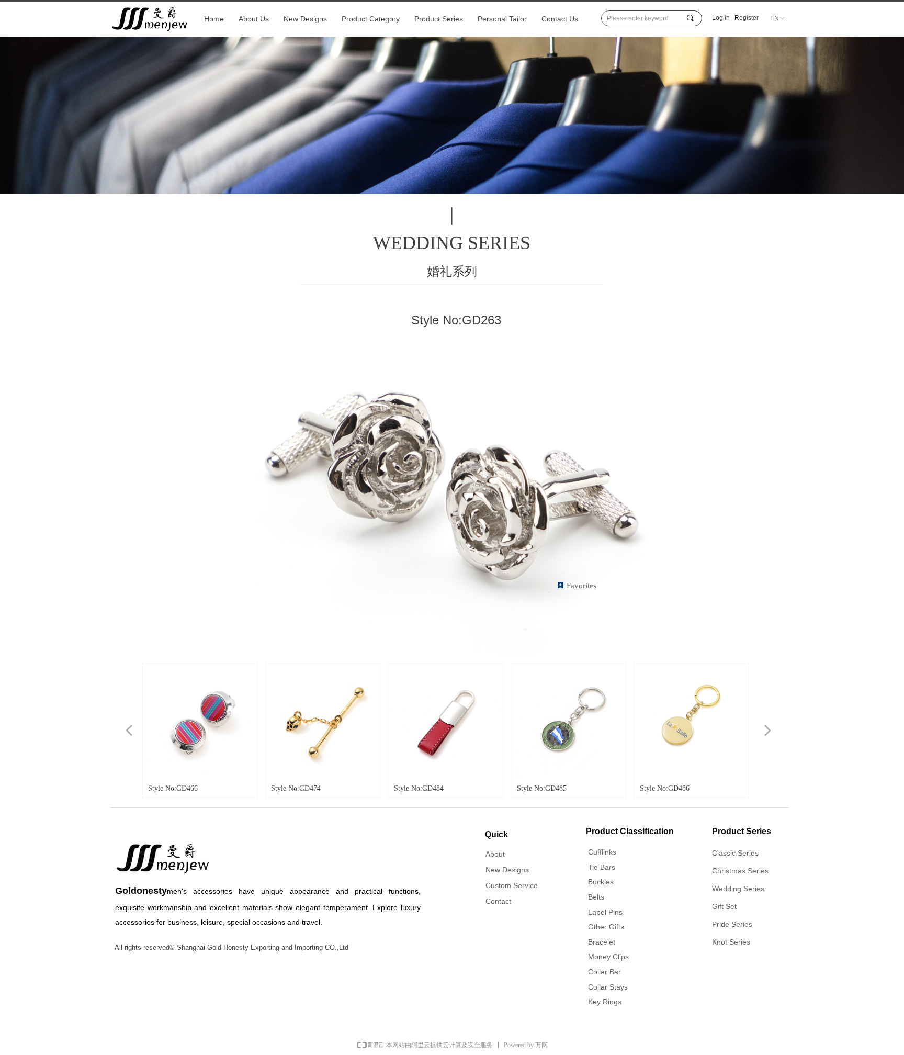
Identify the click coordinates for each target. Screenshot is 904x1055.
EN (774, 18)
